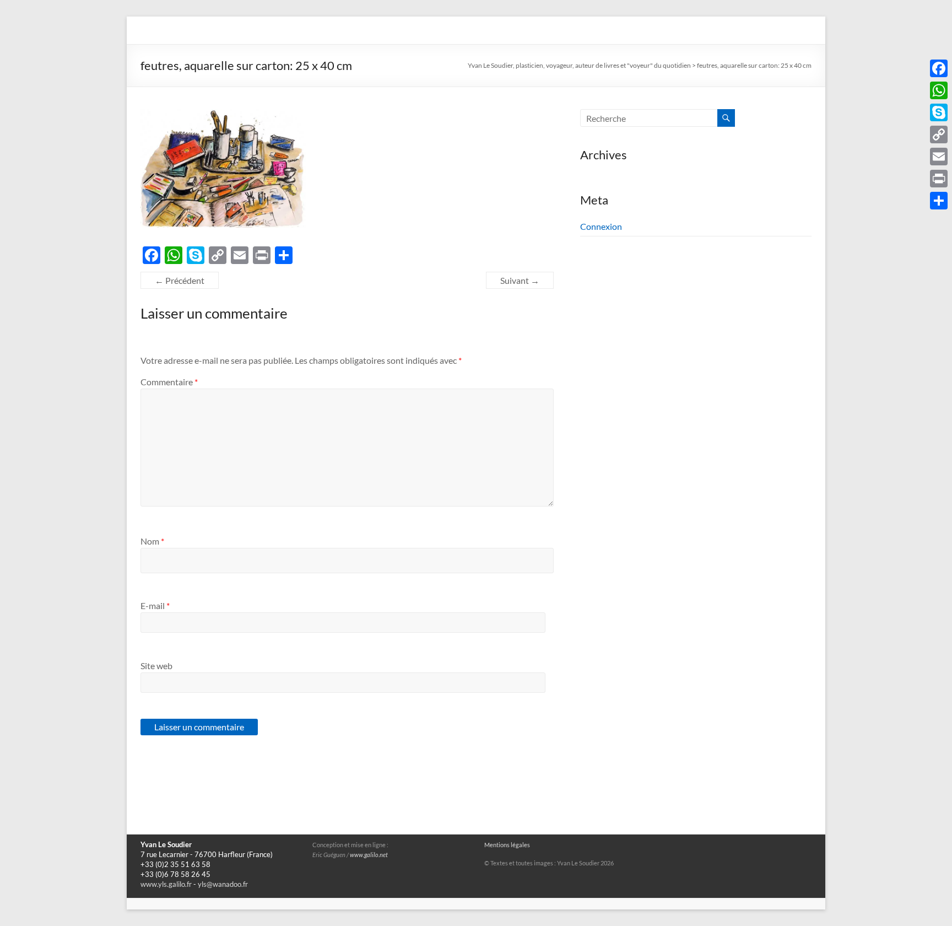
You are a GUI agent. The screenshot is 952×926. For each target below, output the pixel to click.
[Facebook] (939, 68)
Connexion (601, 226)
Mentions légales (507, 845)
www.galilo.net (369, 855)
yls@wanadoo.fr (223, 884)
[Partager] (939, 201)
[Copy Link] (939, 134)
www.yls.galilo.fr (166, 884)
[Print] (939, 179)
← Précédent (179, 280)
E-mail (155, 605)
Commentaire (169, 381)
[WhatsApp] (939, 90)
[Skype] (939, 112)
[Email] (939, 157)
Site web (156, 665)
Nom (152, 541)
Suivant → (519, 280)
